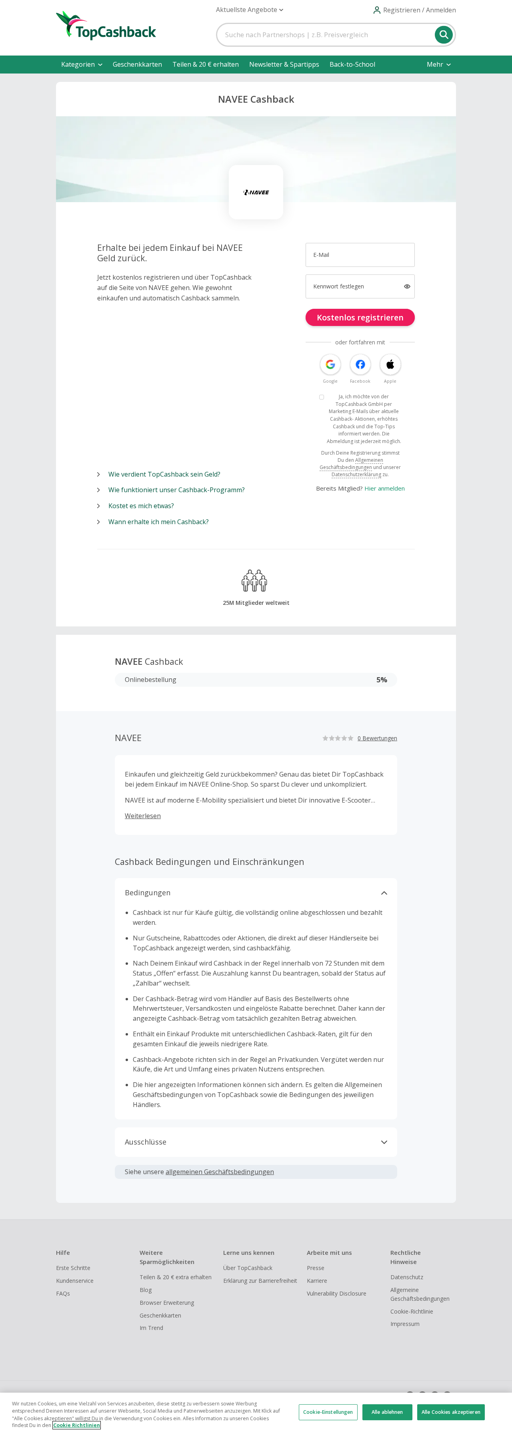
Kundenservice (75, 1280)
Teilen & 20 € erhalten (205, 64)
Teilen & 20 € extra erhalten (176, 1277)
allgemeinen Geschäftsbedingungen (220, 1171)
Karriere (317, 1280)
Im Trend (151, 1328)
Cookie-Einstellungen (328, 1412)
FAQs (63, 1293)
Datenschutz (406, 1277)
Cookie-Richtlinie (411, 1311)
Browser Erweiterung (167, 1302)
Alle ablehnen (387, 1412)
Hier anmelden (384, 488)
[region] (256, 1413)
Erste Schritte (73, 1268)
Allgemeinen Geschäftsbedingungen (351, 464)
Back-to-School (352, 64)
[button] (249, 10)
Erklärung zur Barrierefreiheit (260, 1280)
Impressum (405, 1324)
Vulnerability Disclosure (336, 1293)
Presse (315, 1268)
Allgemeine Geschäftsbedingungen (420, 1294)
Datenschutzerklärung (356, 474)
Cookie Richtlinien (76, 1425)
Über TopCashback (247, 1268)
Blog (146, 1290)
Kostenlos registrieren (360, 317)
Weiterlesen (143, 815)
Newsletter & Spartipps (284, 64)
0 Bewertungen (377, 738)
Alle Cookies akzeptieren (451, 1412)
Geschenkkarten (137, 64)
